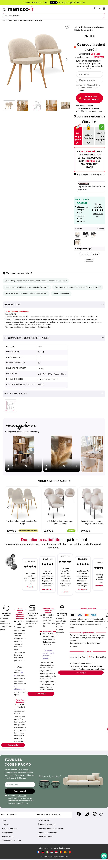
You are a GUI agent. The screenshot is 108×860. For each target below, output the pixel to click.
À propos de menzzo (46, 824)
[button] (67, 27)
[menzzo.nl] (52, 852)
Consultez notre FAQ (21, 705)
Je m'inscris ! (20, 791)
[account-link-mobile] (100, 8)
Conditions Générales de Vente (51, 828)
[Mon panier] (104, 8)
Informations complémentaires (27, 338)
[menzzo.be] (61, 852)
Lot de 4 (95, 254)
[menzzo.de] (43, 852)
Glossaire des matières (11, 841)
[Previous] (8, 508)
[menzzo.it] (47, 852)
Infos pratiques (15, 393)
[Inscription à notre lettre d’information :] (20, 785)
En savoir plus (13, 745)
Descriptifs (12, 304)
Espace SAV (20, 622)
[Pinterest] (95, 814)
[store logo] (50, 8)
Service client (7, 837)
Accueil (5, 20)
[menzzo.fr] (38, 852)
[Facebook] (79, 814)
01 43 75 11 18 (48, 615)
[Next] (66, 59)
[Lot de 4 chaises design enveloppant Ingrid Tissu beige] (60, 503)
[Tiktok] (101, 814)
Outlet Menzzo (44, 820)
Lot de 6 (84, 254)
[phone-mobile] (95, 8)
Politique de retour (9, 828)
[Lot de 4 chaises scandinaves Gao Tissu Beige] (22, 503)
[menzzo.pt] (70, 852)
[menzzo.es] (65, 852)
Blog (4, 820)
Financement (7, 832)
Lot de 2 (89, 260)
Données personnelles (47, 832)
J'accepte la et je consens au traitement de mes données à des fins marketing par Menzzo (20, 799)
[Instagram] (87, 814)
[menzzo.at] (56, 852)
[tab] (54, 304)
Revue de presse (45, 837)
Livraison (5, 824)
